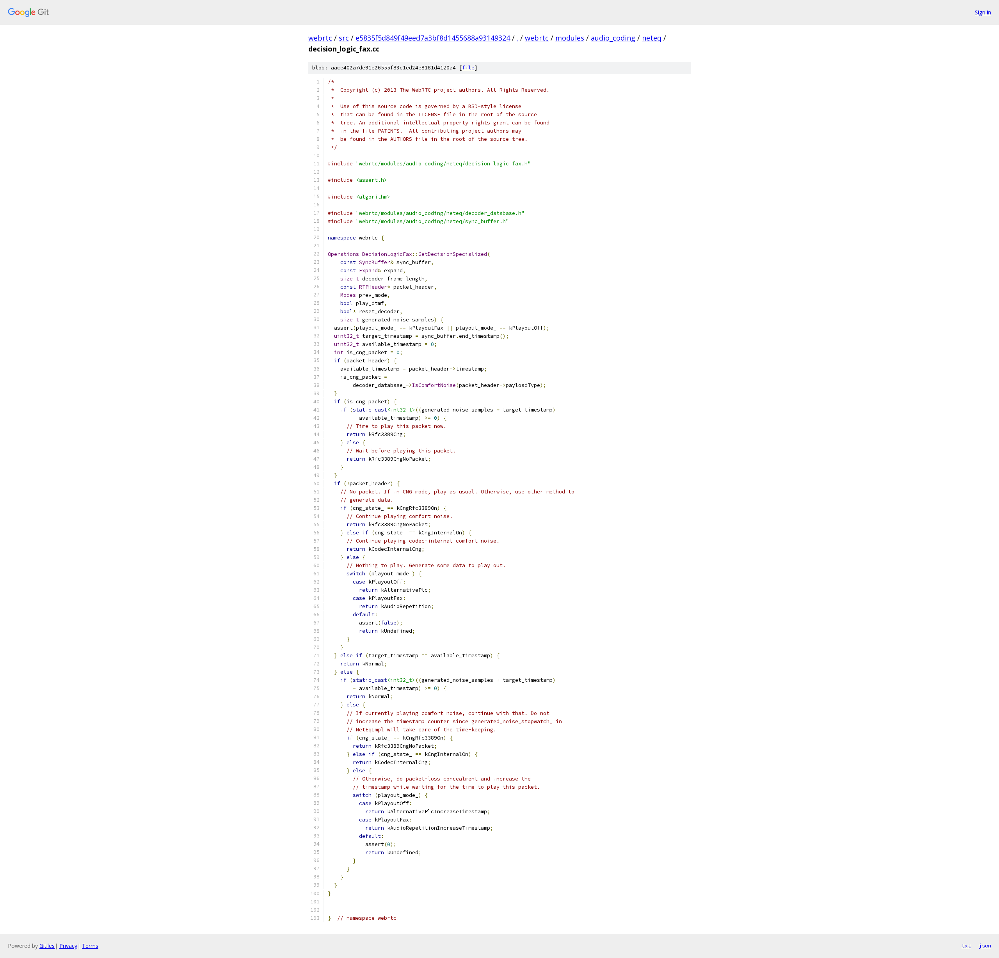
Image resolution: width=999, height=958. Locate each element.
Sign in (983, 12)
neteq (651, 38)
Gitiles (47, 945)
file (468, 67)
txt (966, 945)
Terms (90, 945)
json (985, 945)
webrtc (320, 38)
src (344, 38)
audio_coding (613, 38)
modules (569, 38)
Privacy (68, 945)
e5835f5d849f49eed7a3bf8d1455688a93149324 (433, 38)
